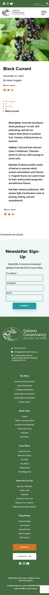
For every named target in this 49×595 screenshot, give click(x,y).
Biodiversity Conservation (24, 393)
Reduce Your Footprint (24, 502)
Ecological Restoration (24, 389)
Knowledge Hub (24, 471)
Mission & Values (24, 455)
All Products (24, 537)
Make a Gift (24, 490)
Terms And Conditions (25, 580)
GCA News (24, 437)
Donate (24, 547)
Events (24, 416)
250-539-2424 (20, 348)
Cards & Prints (24, 529)
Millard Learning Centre (24, 420)
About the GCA (25, 451)
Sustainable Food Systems (24, 398)
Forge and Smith (31, 588)
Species (8, 106)
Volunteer (24, 494)
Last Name (11, 283)
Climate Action (24, 402)
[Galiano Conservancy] (12, 15)
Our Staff (24, 459)
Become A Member (24, 486)
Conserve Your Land (24, 498)
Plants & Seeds (25, 521)
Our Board (24, 463)
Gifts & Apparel (24, 533)
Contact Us (24, 556)
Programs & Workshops (24, 424)
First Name (11, 273)
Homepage (10, 101)
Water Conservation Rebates (24, 506)
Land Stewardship (24, 385)
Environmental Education (24, 381)
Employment (24, 467)
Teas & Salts (25, 525)
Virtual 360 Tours (24, 428)
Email (9, 293)
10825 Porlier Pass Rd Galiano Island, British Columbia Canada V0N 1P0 (24, 357)
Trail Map (24, 432)
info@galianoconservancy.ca (26, 352)
